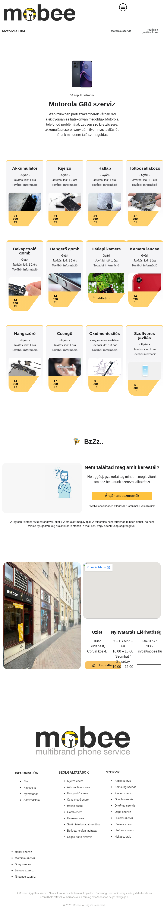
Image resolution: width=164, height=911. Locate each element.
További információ (25, 184)
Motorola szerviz (121, 31)
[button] (25, 218)
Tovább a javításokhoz (150, 31)
